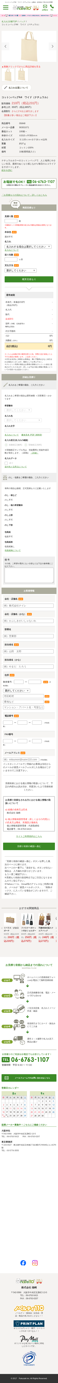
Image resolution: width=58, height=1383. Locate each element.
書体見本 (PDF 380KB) (31, 435)
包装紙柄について (13, 550)
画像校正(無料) (15, 445)
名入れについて (12, 250)
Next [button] (52, 46)
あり (11, 463)
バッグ (22, 21)
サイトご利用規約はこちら (29, 836)
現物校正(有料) (35, 445)
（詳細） (34, 453)
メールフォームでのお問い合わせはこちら (32, 1078)
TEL (51, 10)
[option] (29, 46)
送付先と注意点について (16, 467)
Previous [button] (5, 46)
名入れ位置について (18, 87)
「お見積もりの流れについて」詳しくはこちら (24, 195)
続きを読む (7, 170)
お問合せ (45, 10)
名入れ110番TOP (9, 21)
